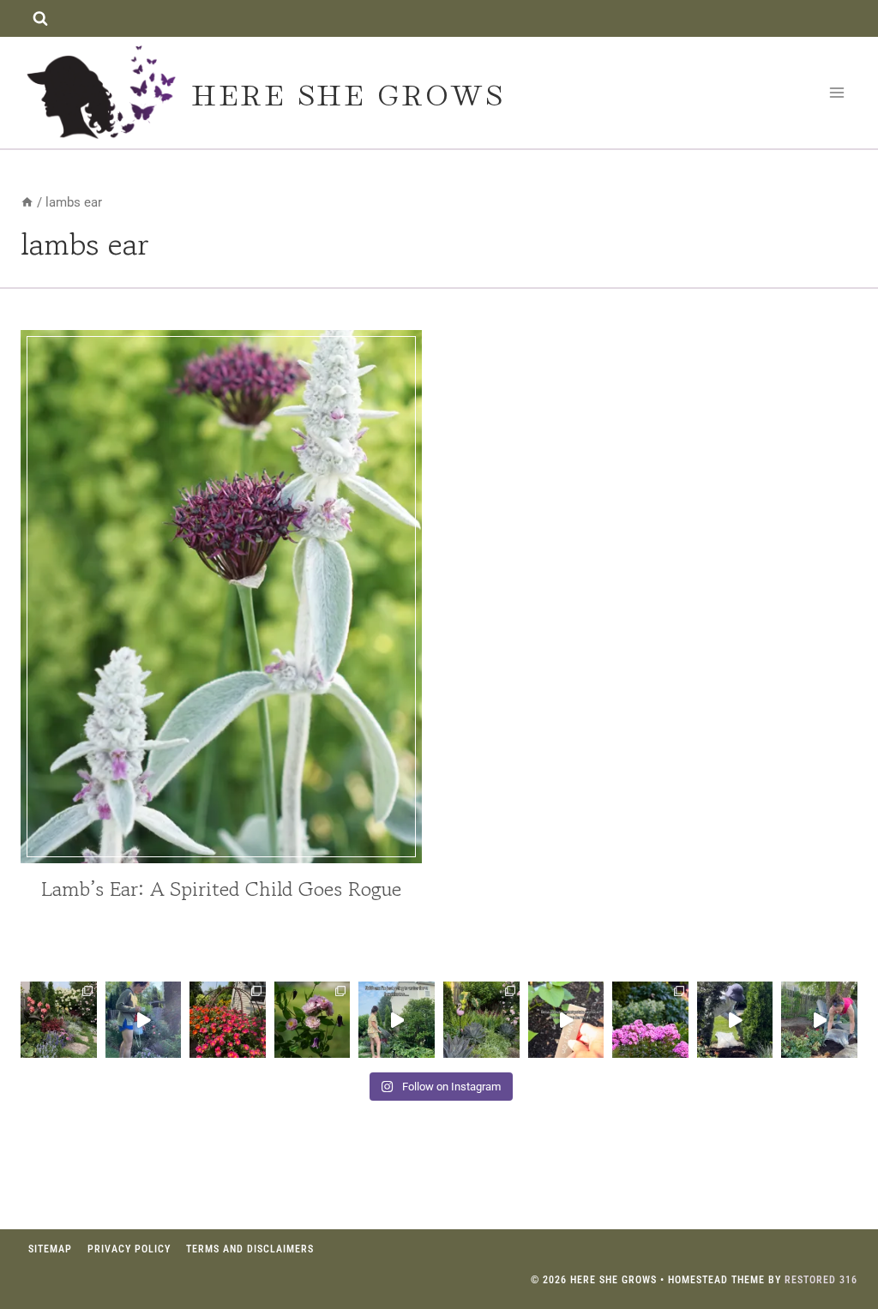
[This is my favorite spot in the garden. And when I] (59, 1020)
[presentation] (221, 596)
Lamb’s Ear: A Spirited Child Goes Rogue (221, 889)
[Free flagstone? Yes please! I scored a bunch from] (819, 1020)
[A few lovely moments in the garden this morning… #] (312, 1020)
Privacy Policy (129, 1249)
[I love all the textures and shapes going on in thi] (481, 1020)
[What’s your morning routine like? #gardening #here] (396, 1020)
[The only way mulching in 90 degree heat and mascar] (735, 1020)
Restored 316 (821, 1280)
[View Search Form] (40, 18)
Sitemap (50, 1249)
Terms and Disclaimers (250, 1249)
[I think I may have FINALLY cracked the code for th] (227, 1020)
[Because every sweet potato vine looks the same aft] (566, 1020)
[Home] (27, 202)
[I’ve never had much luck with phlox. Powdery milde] (650, 1020)
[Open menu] (836, 92)
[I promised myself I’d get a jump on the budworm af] (143, 1020)
